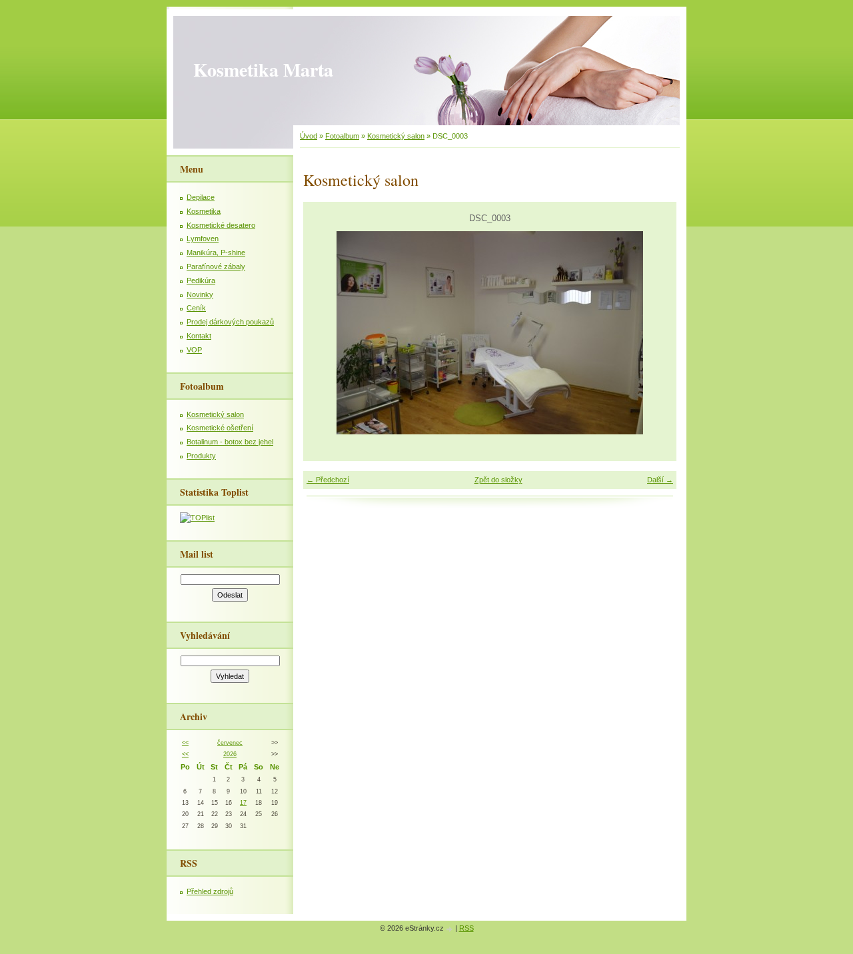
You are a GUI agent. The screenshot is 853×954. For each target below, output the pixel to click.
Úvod (308, 136)
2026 (230, 754)
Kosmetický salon (396, 136)
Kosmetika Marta (263, 69)
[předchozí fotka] (325, 332)
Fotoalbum (342, 136)
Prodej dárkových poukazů (230, 322)
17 (243, 802)
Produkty (201, 456)
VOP (194, 350)
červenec (230, 742)
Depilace (201, 197)
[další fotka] (655, 332)
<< (185, 742)
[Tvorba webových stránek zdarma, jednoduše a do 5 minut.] (450, 929)
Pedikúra (201, 280)
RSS (466, 928)
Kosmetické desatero (221, 225)
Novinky (200, 294)
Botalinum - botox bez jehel (230, 442)
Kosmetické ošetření (220, 428)
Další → (660, 480)
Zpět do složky (498, 480)
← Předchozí (328, 480)
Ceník (196, 308)
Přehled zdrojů (210, 891)
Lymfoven (203, 238)
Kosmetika (204, 211)
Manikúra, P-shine (216, 252)
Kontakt (199, 336)
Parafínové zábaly (216, 266)
